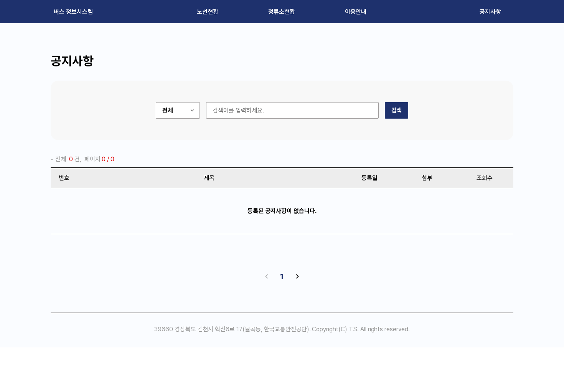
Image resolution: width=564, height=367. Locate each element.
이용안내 (355, 11)
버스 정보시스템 (73, 11)
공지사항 (490, 11)
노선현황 (207, 11)
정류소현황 (281, 11)
